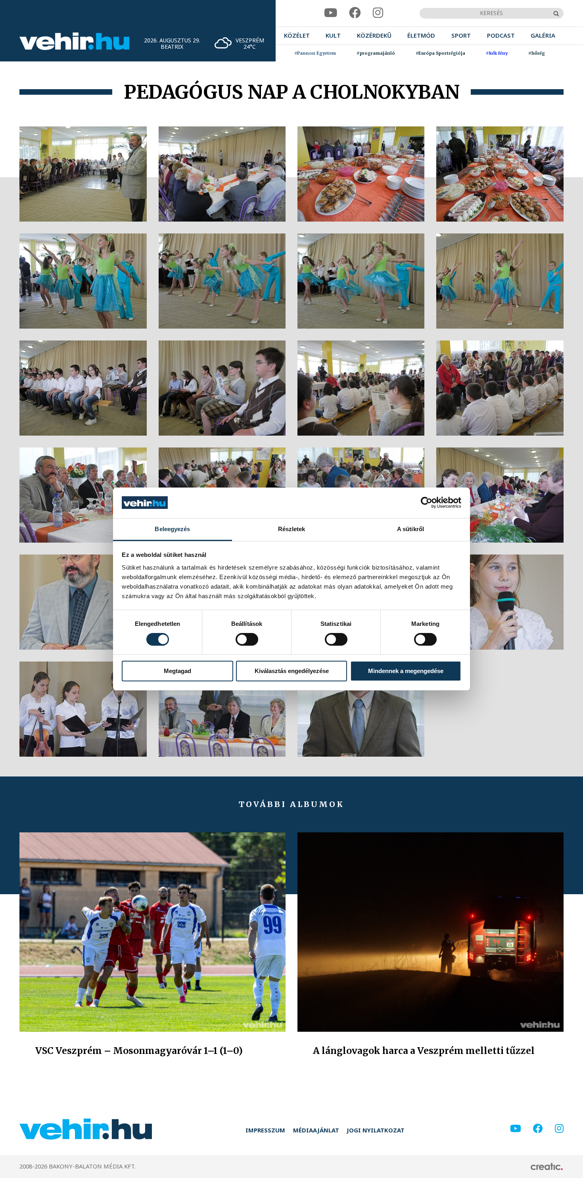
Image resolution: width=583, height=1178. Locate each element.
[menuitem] (297, 36)
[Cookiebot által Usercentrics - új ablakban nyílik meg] (426, 503)
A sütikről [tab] (410, 529)
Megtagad (177, 670)
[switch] (247, 639)
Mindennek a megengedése (405, 670)
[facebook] (355, 13)
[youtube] (330, 13)
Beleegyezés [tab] (172, 529)
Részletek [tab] (291, 529)
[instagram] (378, 13)
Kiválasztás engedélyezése (292, 670)
